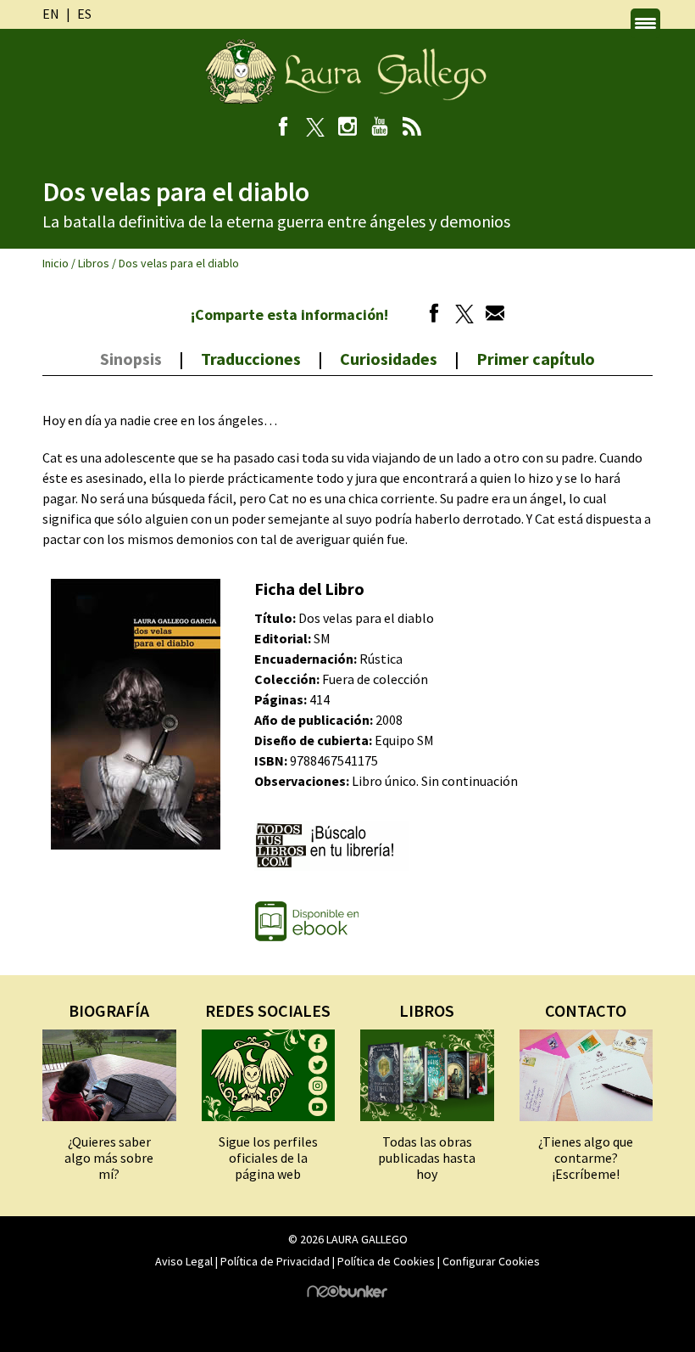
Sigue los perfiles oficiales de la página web (268, 1157)
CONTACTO (585, 1010)
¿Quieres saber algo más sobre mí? (108, 1157)
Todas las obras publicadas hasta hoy (426, 1157)
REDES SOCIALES (268, 1010)
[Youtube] (380, 128)
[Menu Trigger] (645, 23)
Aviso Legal (184, 1261)
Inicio (55, 263)
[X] (316, 128)
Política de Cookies (386, 1261)
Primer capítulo (535, 358)
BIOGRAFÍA (109, 1010)
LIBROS (426, 1010)
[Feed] (412, 128)
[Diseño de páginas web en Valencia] (347, 1293)
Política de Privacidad (275, 1261)
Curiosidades (388, 358)
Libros (93, 263)
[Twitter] (460, 315)
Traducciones (251, 358)
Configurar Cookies (491, 1261)
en (50, 13)
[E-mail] (490, 315)
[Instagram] (348, 128)
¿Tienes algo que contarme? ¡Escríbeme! (585, 1157)
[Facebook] (283, 128)
